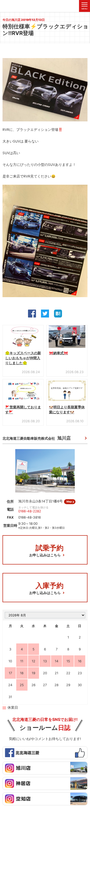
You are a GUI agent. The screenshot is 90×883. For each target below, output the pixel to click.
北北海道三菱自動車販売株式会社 (36, 438)
